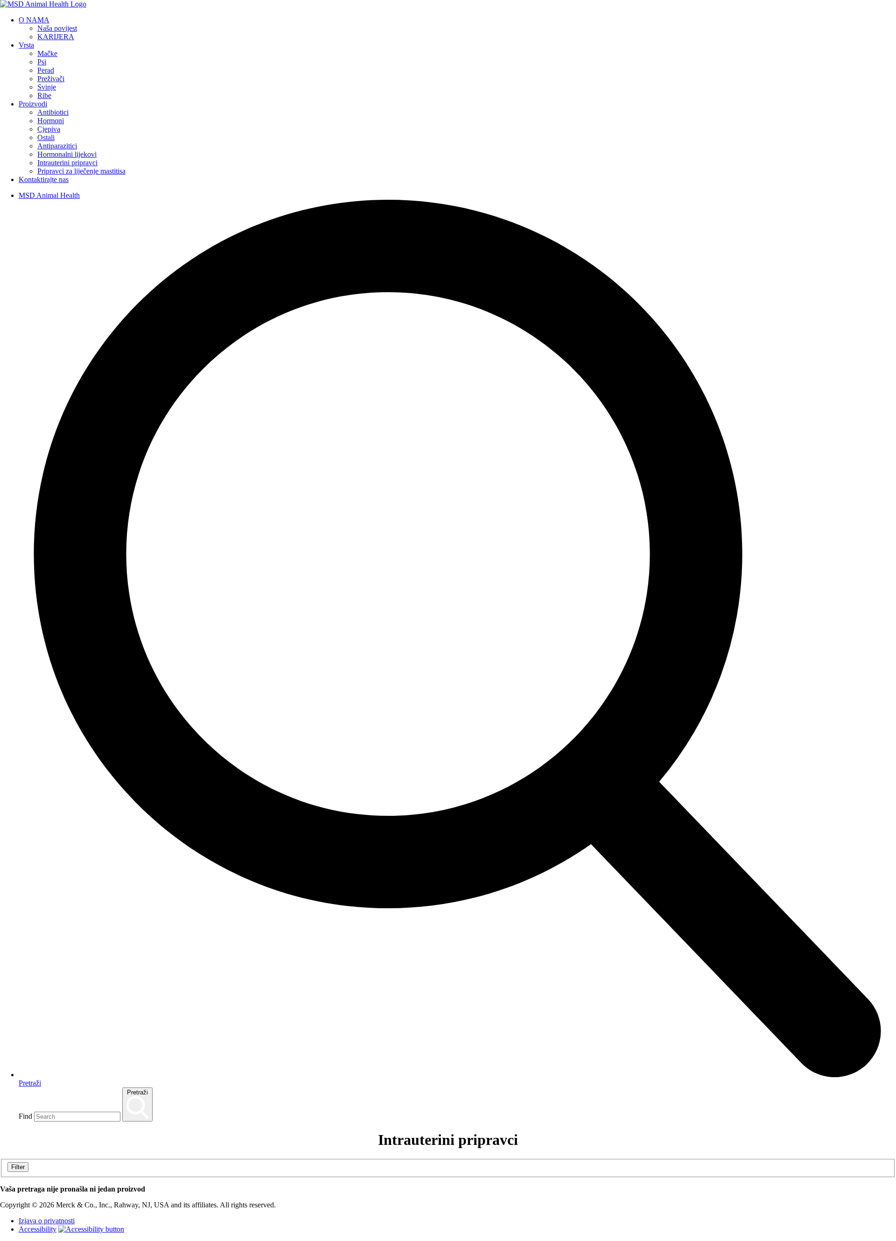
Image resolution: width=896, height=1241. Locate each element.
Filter (18, 1167)
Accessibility (37, 1229)
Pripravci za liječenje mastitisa (81, 171)
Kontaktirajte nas (44, 179)
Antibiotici (53, 112)
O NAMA (34, 20)
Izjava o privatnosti (47, 1221)
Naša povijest (57, 28)
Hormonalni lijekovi (67, 154)
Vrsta (26, 45)
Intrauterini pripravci (67, 163)
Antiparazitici (57, 146)
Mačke (47, 53)
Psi (41, 62)
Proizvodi (33, 104)
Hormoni (50, 121)
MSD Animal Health (49, 195)
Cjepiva (48, 129)
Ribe (44, 95)
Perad (45, 70)
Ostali (46, 137)
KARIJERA (55, 37)
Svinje (46, 87)
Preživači (50, 79)
